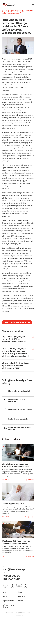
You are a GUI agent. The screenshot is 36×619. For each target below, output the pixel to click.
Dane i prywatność (19, 612)
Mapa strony (9, 612)
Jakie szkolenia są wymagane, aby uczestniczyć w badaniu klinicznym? (15, 465)
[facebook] (12, 586)
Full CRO (7, 10)
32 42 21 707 (11, 579)
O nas (4, 592)
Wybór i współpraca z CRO (17, 10)
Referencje (21, 596)
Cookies (28, 612)
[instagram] (17, 586)
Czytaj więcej (29, 479)
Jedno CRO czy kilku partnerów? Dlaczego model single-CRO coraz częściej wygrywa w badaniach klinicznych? (17, 11)
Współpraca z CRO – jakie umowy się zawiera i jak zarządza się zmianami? (16, 542)
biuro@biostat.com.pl (14, 569)
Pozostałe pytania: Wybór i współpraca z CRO (17, 322)
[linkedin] (21, 586)
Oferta (5, 596)
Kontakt (20, 601)
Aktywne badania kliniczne (8, 606)
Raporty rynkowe (8, 601)
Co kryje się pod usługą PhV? (13, 504)
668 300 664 (12, 575)
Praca (20, 592)
